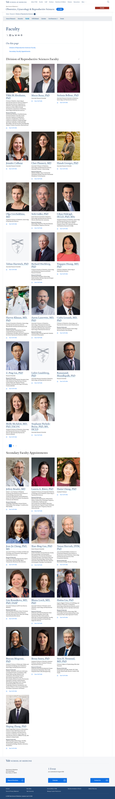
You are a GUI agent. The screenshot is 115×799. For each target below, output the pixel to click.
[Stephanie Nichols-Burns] (43, 406)
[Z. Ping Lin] (17, 355)
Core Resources (52, 18)
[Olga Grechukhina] (17, 196)
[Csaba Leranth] (68, 300)
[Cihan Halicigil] (68, 196)
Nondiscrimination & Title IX (74, 788)
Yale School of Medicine (11, 6)
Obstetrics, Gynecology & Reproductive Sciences (30, 9)
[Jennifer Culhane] (17, 146)
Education (20, 18)
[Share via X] (7, 35)
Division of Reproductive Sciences (24, 14)
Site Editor (29, 788)
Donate (102, 8)
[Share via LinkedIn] (13, 35)
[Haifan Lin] (68, 583)
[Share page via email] (19, 35)
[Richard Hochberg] (43, 246)
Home (7, 14)
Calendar (43, 18)
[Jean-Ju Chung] (17, 529)
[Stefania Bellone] (68, 78)
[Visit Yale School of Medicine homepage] (19, 761)
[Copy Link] (79, 59)
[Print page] (21, 35)
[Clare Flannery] (43, 146)
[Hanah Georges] (68, 146)
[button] (10, 445)
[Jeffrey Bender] (17, 471)
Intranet (8, 788)
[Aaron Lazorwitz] (43, 300)
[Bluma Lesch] (43, 583)
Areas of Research (10, 18)
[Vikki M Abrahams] (17, 78)
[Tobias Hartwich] (17, 246)
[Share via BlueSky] (16, 35)
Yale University (30, 791)
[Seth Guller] (43, 196)
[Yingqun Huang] (68, 246)
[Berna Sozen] (43, 641)
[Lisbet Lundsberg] (43, 355)
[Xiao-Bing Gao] (43, 529)
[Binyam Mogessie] (17, 641)
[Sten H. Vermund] (68, 641)
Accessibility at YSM (52, 788)
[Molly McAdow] (17, 406)
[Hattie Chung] (68, 471)
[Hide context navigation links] (35, 14)
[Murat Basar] (43, 78)
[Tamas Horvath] (68, 529)
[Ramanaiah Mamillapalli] (68, 355)
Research (12, 14)
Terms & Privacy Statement (12, 791)
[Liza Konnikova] (17, 583)
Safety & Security (92, 788)
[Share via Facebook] (10, 35)
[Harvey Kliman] (17, 300)
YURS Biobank (35, 18)
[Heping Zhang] (17, 709)
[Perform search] (108, 2)
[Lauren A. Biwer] (43, 471)
